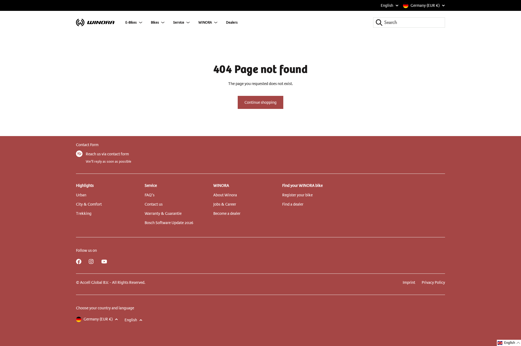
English (387, 5)
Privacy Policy (433, 282)
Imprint (409, 282)
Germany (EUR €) (425, 5)
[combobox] (409, 22)
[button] (509, 343)
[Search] (379, 22)
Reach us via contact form (107, 154)
